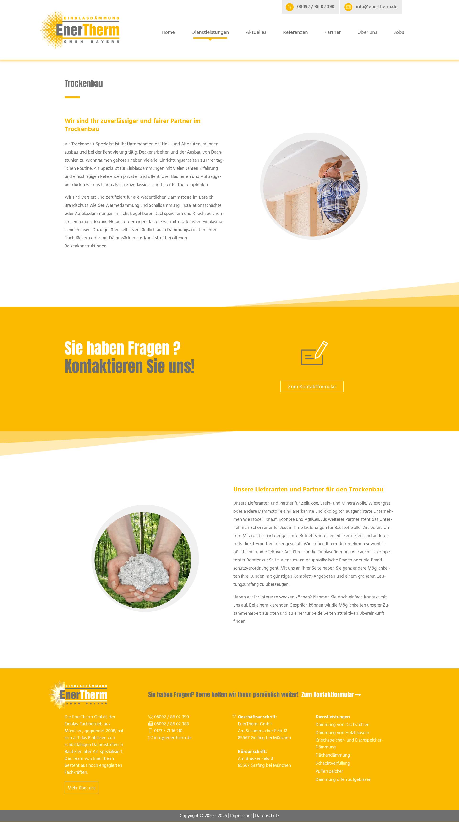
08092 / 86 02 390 (171, 717)
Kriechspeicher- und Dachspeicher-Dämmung (349, 744)
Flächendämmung (333, 755)
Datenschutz (267, 816)
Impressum (241, 816)
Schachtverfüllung (333, 763)
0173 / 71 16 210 (168, 731)
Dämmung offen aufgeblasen (343, 779)
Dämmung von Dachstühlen (342, 724)
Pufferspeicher (329, 771)
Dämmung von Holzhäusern (342, 733)
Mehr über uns (82, 788)
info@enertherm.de (173, 738)
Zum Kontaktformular (312, 387)
